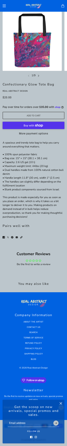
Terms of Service (33, 338)
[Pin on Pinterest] (12, 237)
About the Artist (33, 322)
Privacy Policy (33, 348)
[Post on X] (8, 237)
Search (33, 332)
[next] (38, 75)
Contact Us (33, 327)
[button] (21, 237)
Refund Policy (33, 343)
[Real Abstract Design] (33, 6)
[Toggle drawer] (4, 6)
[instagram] (36, 437)
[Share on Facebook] (4, 237)
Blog (33, 359)
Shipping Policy (33, 354)
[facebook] (31, 437)
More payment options (33, 133)
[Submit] (56, 423)
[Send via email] (17, 237)
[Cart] (62, 5)
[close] (60, 403)
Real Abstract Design (15, 91)
